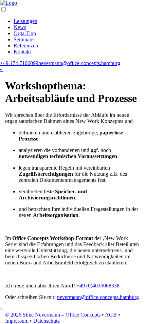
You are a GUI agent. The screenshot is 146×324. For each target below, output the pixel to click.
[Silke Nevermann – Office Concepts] (8, 3)
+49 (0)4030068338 (98, 285)
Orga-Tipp (25, 33)
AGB (111, 315)
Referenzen (26, 45)
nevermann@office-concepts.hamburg (79, 63)
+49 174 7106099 (19, 63)
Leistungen (25, 21)
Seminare (24, 39)
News (20, 27)
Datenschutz (46, 321)
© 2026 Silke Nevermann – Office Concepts (53, 315)
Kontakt (22, 52)
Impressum (17, 321)
